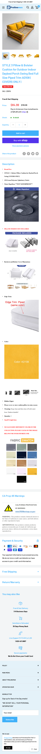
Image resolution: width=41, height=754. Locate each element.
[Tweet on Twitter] (32, 153)
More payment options (20, 146)
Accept (8, 748)
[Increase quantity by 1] (25, 124)
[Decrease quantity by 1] (13, 124)
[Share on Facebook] (24, 153)
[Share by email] (37, 153)
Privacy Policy (8, 737)
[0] (36, 7)
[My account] (32, 7)
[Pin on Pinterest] (28, 153)
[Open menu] (3, 7)
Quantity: (5, 125)
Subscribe (10, 719)
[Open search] (28, 7)
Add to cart (20, 133)
